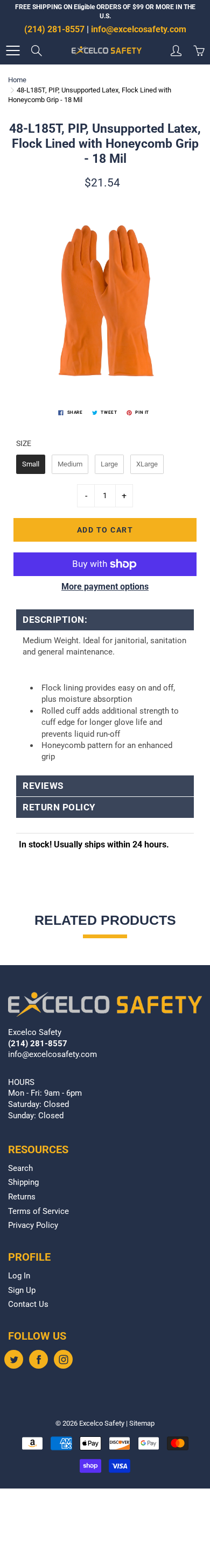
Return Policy (59, 807)
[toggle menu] (12, 50)
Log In (19, 1276)
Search (20, 1168)
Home (17, 80)
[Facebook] (38, 1359)
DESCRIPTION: (55, 620)
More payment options (105, 586)
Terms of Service (38, 1211)
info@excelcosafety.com (138, 29)
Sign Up (22, 1290)
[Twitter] (13, 1359)
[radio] (30, 464)
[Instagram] (63, 1359)
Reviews (43, 786)
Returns (22, 1197)
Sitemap (142, 1423)
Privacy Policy (33, 1225)
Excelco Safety (101, 1423)
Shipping (23, 1182)
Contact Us (28, 1304)
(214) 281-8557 (54, 29)
